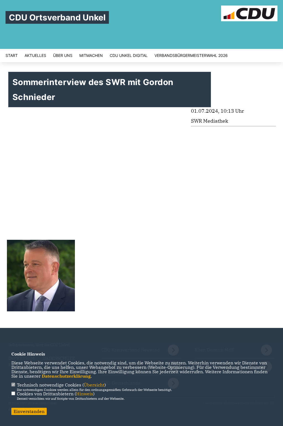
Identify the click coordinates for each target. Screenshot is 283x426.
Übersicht (94, 385)
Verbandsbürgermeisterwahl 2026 (191, 55)
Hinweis (84, 393)
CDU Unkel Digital (129, 55)
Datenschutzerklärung (66, 376)
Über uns (62, 55)
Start (12, 55)
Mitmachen (91, 55)
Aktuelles (35, 55)
